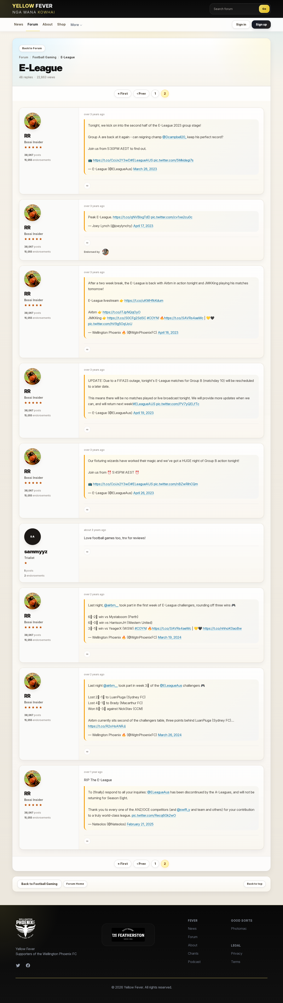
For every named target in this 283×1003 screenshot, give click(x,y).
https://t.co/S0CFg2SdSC (126, 318)
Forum (33, 24)
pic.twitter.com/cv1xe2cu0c (171, 217)
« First (123, 93)
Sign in (241, 24)
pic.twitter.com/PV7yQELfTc (177, 404)
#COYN (152, 318)
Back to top (254, 883)
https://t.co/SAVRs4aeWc (183, 318)
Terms (235, 962)
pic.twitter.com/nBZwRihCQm (176, 484)
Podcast (194, 962)
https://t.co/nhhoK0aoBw (222, 628)
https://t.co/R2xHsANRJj (107, 726)
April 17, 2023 (143, 226)
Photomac (239, 928)
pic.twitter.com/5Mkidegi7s (174, 160)
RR (27, 136)
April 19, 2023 (143, 413)
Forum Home (75, 883)
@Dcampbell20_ (174, 137)
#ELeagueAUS (142, 160)
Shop (61, 24)
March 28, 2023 (145, 169)
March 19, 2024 (169, 637)
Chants (193, 953)
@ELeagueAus (171, 685)
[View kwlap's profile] (105, 252)
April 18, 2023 (168, 332)
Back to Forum (32, 48)
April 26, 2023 (143, 493)
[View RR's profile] (32, 121)
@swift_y (183, 810)
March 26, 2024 (170, 735)
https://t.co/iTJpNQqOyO (121, 312)
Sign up (261, 24)
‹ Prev (141, 93)
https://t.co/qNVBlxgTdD (131, 217)
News (18, 24)
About (47, 24)
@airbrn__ (111, 605)
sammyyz (35, 552)
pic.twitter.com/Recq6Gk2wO (154, 815)
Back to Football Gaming (39, 884)
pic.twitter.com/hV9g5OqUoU (110, 324)
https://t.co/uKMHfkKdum (144, 300)
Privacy (236, 953)
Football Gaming (44, 57)
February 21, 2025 (140, 824)
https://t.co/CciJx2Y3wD (112, 160)
